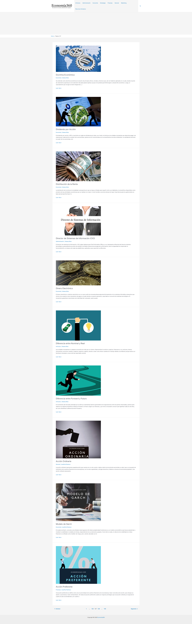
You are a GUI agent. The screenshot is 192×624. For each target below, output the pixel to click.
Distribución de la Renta (67, 184)
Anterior (57, 609)
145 (105, 609)
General (58, 464)
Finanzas (58, 589)
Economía (58, 78)
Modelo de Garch (64, 524)
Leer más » (59, 88)
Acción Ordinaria (63, 461)
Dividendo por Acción (66, 129)
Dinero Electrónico (64, 288)
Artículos (58, 346)
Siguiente (134, 609)
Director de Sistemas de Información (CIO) (75, 238)
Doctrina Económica (65, 75)
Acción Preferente (64, 587)
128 (99, 609)
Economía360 (101, 617)
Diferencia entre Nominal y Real (70, 343)
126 (93, 609)
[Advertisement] (96, 23)
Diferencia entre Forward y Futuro (71, 398)
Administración (60, 241)
